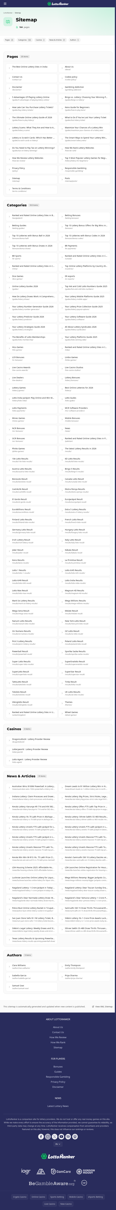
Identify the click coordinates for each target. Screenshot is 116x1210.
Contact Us (58, 1032)
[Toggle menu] (5, 3)
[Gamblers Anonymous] (40, 1171)
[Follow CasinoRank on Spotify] (68, 1136)
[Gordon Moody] (85, 1171)
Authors (74, 40)
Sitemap (58, 1047)
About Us (58, 1027)
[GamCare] (61, 1171)
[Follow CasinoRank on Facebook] (41, 1136)
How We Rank (58, 1042)
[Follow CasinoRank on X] (54, 1136)
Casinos (40, 40)
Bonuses (58, 1066)
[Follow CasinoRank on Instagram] (48, 1136)
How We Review (58, 1037)
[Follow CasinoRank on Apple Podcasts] (75, 1136)
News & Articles (57, 40)
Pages (9, 40)
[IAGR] (26, 1171)
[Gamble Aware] (52, 1183)
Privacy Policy (58, 1081)
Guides (58, 1071)
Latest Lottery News (58, 1106)
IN (56, 1144)
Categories (24, 40)
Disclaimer (58, 1086)
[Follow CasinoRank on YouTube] (61, 1136)
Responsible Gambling (58, 1076)
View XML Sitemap (104, 1006)
